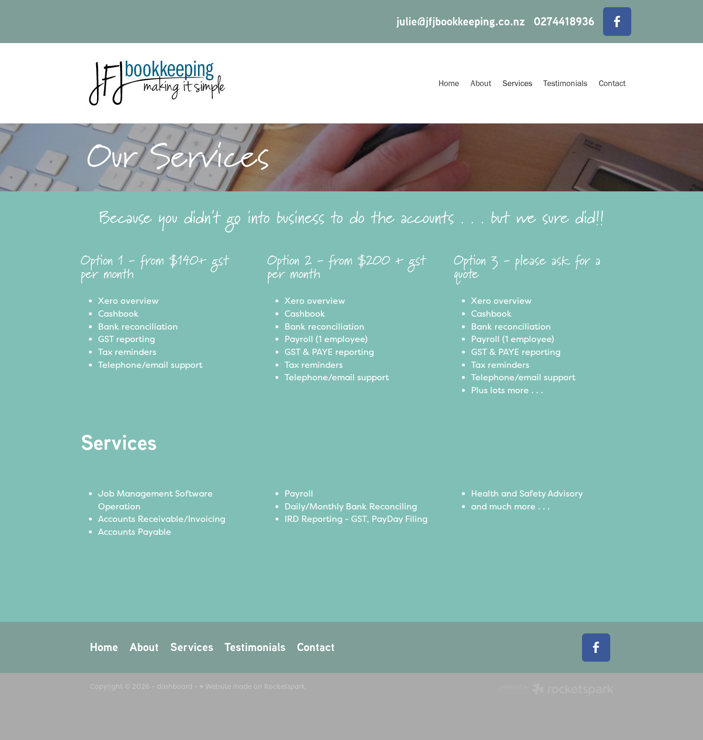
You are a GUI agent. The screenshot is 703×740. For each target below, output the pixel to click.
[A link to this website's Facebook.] (617, 21)
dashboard (174, 686)
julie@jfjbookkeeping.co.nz (460, 21)
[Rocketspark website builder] (557, 690)
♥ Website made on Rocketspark (252, 686)
